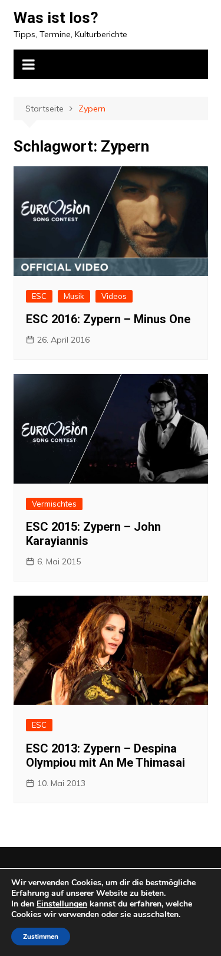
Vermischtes (54, 503)
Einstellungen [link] (62, 903)
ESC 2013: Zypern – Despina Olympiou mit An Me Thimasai (105, 755)
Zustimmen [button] (40, 936)
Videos (114, 296)
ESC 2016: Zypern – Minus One (108, 319)
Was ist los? (56, 18)
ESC (39, 296)
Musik (74, 296)
